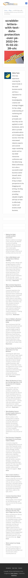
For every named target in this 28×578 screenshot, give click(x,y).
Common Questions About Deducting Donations (13, 496)
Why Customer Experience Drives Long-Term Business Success (13, 286)
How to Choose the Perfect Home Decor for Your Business (14, 349)
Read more (16, 280)
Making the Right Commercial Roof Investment (11, 236)
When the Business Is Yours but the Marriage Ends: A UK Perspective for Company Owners (14, 383)
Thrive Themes (14, 573)
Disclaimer (8, 568)
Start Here (14, 568)
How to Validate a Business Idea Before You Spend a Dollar (13, 320)
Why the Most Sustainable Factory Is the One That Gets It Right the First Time (13, 510)
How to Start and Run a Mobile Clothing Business (13, 475)
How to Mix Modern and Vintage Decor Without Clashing (13, 258)
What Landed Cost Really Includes (13, 544)
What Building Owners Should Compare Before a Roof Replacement (13, 413)
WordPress (14, 575)
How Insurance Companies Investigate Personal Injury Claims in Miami (13, 439)
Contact (20, 568)
